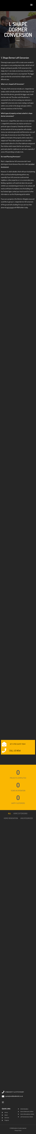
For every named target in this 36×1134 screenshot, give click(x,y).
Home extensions (20, 813)
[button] (31, 5)
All (9, 813)
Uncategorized (26, 818)
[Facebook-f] (3, 1102)
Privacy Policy (18, 1130)
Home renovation (11, 818)
